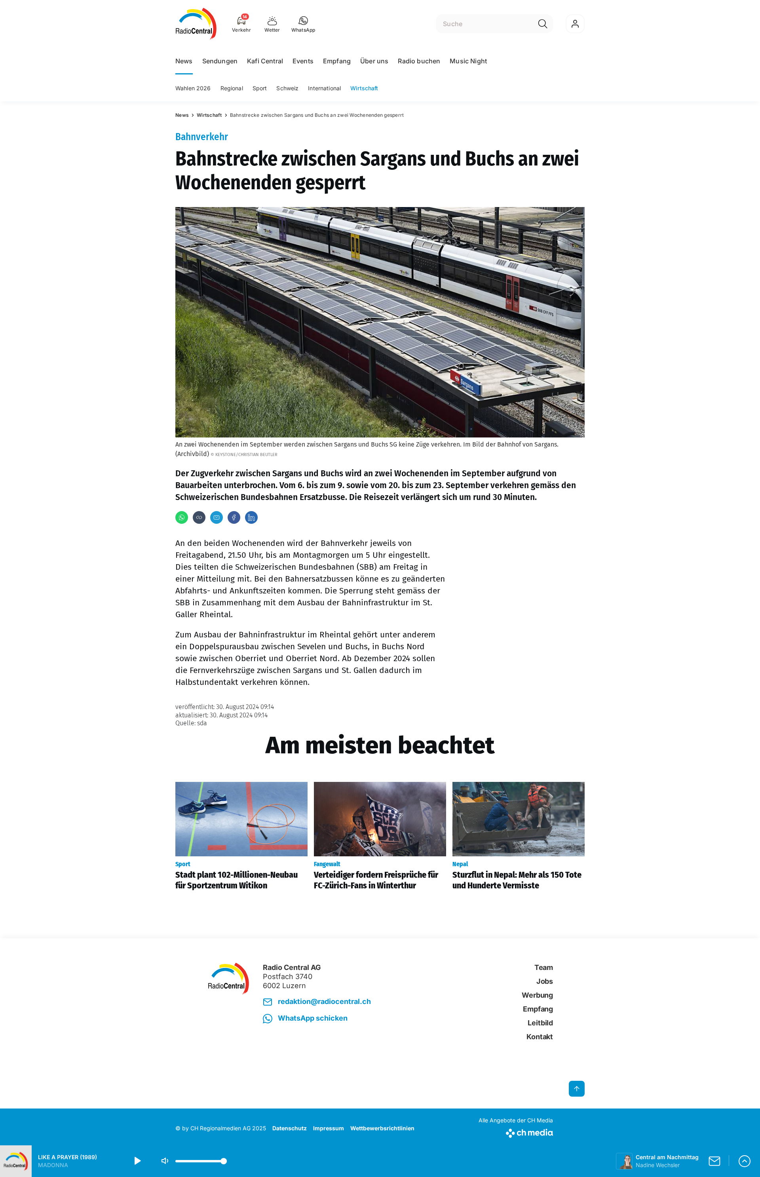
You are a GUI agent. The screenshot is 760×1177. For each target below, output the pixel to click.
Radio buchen (419, 61)
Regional (231, 88)
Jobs (544, 981)
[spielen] (137, 1161)
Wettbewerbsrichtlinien (382, 1128)
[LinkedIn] (251, 517)
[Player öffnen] (744, 1161)
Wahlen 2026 (193, 88)
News (184, 61)
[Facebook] (234, 517)
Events (303, 61)
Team (543, 967)
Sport (260, 88)
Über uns (374, 61)
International (324, 88)
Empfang (337, 61)
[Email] (216, 517)
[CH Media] (516, 1131)
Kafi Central (265, 61)
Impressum (328, 1128)
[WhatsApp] (181, 517)
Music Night (468, 61)
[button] (303, 24)
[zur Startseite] (196, 24)
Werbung (537, 995)
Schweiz (287, 88)
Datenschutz (289, 1128)
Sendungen (220, 61)
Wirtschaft (364, 88)
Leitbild (540, 1023)
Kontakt (539, 1036)
